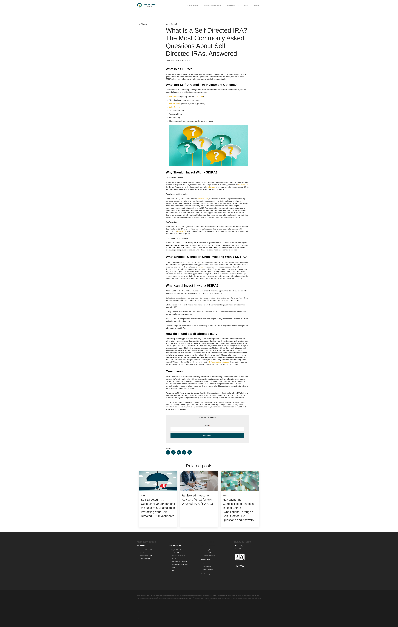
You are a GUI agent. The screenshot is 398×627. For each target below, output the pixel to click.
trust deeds (199, 97)
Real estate (173, 97)
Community (231, 5)
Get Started (192, 5)
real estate (211, 187)
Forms (246, 5)
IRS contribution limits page (219, 362)
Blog (143, 495)
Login (257, 5)
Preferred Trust (173, 60)
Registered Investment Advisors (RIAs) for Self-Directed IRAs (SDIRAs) (197, 499)
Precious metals (174, 104)
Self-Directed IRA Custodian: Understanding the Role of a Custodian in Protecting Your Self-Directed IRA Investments (158, 508)
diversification (243, 185)
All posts (144, 24)
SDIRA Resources (212, 5)
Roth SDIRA (181, 231)
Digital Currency (175, 107)
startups (201, 267)
